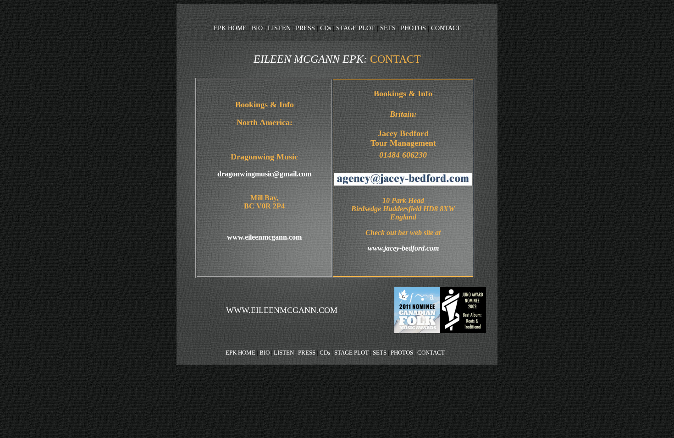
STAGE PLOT (354, 28)
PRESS (306, 28)
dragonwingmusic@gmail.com (264, 174)
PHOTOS (412, 28)
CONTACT (446, 28)
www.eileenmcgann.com (264, 237)
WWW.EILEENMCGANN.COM (281, 310)
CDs (325, 28)
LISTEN (280, 28)
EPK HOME (230, 28)
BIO (257, 28)
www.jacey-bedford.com (403, 248)
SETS (388, 28)
